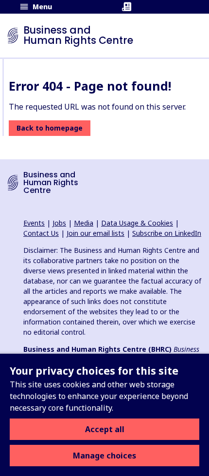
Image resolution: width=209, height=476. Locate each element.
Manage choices (104, 455)
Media (83, 223)
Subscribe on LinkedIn (166, 233)
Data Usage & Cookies (137, 223)
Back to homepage (50, 128)
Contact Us (41, 233)
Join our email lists (95, 233)
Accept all (104, 429)
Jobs (59, 223)
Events (34, 223)
